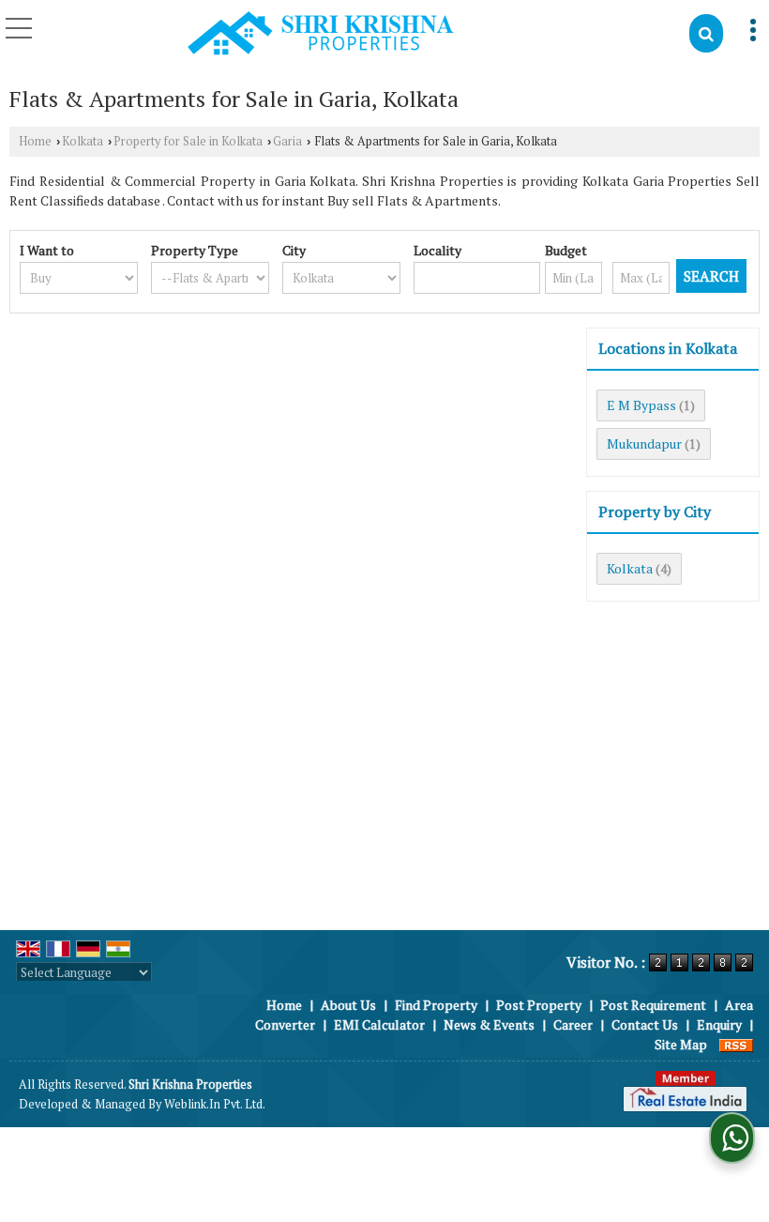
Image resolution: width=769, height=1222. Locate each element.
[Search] (706, 33)
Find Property (436, 1005)
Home (35, 141)
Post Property (538, 1005)
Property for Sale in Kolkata (188, 141)
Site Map (681, 1044)
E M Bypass (641, 405)
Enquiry (719, 1024)
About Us (348, 1005)
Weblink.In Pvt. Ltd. (214, 1104)
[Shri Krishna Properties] (321, 34)
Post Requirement (653, 1005)
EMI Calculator (379, 1024)
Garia (287, 141)
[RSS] (736, 1044)
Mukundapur (644, 443)
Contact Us (644, 1024)
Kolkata (82, 141)
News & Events (489, 1024)
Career (573, 1024)
